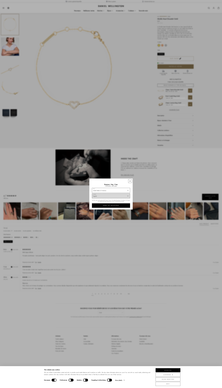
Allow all (168, 370)
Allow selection (168, 379)
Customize (167, 375)
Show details (118, 380)
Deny (168, 384)
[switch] (71, 380)
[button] (130, 181)
